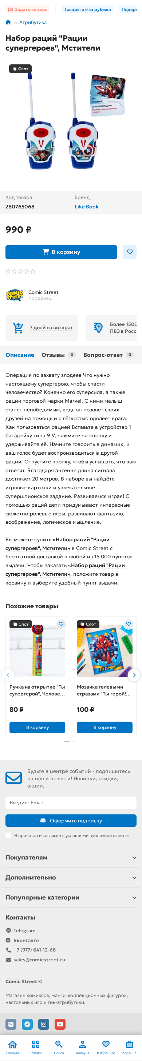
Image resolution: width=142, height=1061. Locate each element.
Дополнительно (30, 877)
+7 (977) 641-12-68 (34, 950)
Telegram (24, 931)
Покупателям (26, 857)
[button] (8, 675)
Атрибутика (33, 22)
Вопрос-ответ (107, 354)
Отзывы (57, 354)
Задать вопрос (31, 9)
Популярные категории (42, 897)
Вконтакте (26, 940)
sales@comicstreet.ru (39, 960)
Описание (19, 354)
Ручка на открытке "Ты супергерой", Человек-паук (37, 691)
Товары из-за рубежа (87, 9)
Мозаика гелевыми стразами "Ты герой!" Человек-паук (102, 691)
